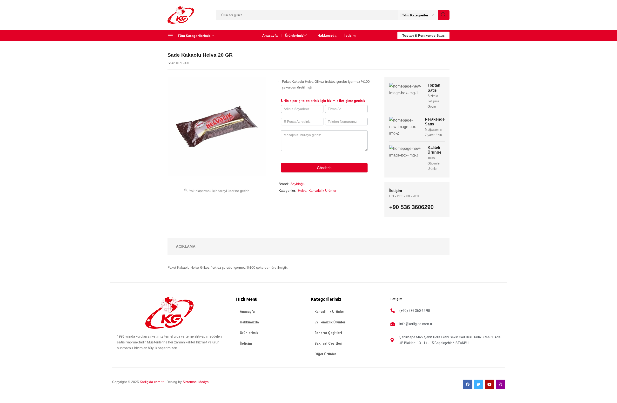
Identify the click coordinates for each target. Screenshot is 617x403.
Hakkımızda (327, 35)
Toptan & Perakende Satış (423, 35)
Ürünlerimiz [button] (294, 35)
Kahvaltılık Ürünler (322, 190)
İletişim (349, 35)
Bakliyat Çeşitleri (328, 343)
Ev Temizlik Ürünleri (330, 322)
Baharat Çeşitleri (328, 333)
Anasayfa (270, 35)
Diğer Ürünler (325, 354)
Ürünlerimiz (249, 333)
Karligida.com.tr (152, 382)
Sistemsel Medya (195, 382)
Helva (302, 190)
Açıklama (185, 246)
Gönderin (324, 168)
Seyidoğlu (297, 184)
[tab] (185, 246)
